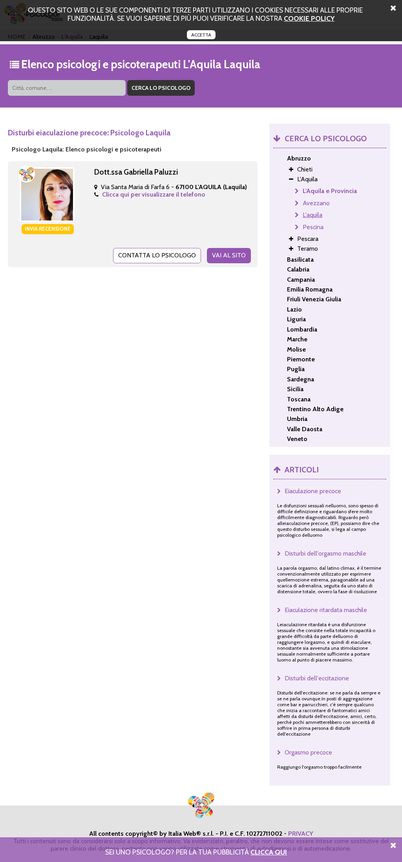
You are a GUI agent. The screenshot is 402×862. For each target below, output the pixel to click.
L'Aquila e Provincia (330, 191)
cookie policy (309, 18)
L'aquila (312, 215)
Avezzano (316, 203)
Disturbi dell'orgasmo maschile (325, 553)
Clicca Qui (268, 852)
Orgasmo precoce (308, 752)
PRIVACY (300, 833)
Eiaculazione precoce (313, 491)
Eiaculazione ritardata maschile (326, 610)
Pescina (313, 227)
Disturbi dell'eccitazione (317, 678)
